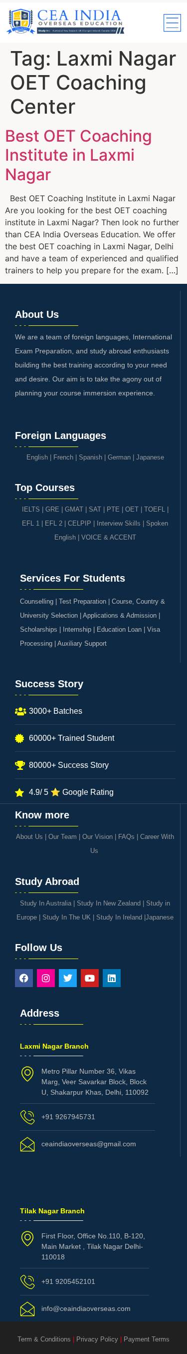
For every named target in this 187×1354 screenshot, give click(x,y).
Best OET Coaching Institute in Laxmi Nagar (78, 155)
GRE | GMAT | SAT (73, 509)
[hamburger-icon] (171, 24)
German (119, 457)
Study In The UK (66, 917)
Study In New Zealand (109, 903)
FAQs (126, 836)
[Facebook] (24, 978)
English (37, 457)
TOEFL (154, 509)
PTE (113, 509)
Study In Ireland (119, 917)
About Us (29, 836)
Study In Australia (45, 903)
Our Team (62, 836)
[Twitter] (68, 978)
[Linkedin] (112, 978)
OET (132, 509)
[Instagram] (46, 978)
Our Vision (97, 836)
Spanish (90, 457)
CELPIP (79, 523)
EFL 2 (53, 523)
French (63, 457)
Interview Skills (119, 523)
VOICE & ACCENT (108, 537)
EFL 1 (30, 523)
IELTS (31, 509)
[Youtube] (90, 978)
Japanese (150, 457)
